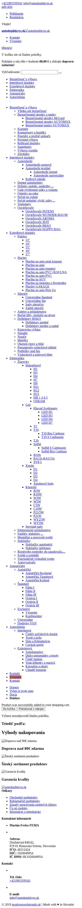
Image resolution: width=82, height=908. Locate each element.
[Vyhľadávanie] (60, 73)
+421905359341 (12, 3)
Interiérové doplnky (22, 82)
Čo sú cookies (18, 808)
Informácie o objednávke (25, 811)
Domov (14, 687)
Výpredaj (15, 41)
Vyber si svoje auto (21, 691)
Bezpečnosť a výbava (23, 79)
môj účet (7, 7)
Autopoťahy (17, 93)
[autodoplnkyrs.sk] (14, 787)
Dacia (13, 694)
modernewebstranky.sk (26, 904)
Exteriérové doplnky (22, 86)
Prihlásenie (16, 13)
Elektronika (17, 90)
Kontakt (15, 37)
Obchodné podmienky (24, 797)
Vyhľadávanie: (11, 72)
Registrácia (16, 17)
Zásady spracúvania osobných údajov (33, 804)
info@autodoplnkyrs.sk (38, 3)
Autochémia (17, 97)
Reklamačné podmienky (25, 801)
